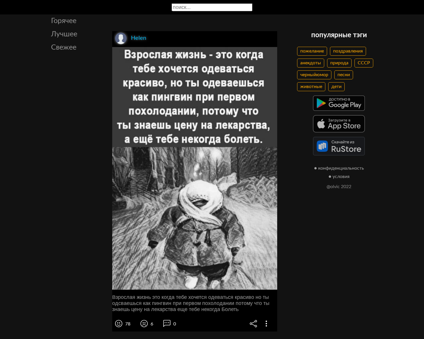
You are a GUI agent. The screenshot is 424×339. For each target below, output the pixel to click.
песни (343, 74)
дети (336, 86)
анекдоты (310, 63)
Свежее (63, 47)
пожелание (312, 51)
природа (339, 63)
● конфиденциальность (339, 168)
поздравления (348, 51)
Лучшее (64, 34)
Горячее (63, 21)
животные (311, 86)
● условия (339, 176)
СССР (364, 63)
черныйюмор (314, 74)
